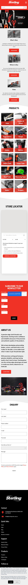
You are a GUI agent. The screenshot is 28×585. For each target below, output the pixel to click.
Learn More (6, 371)
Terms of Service (10, 466)
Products (3, 554)
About (2, 525)
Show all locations (10, 256)
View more (14, 50)
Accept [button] (10, 582)
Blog (2, 529)
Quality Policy (4, 542)
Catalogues (3, 559)
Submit (14, 470)
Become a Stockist (5, 534)
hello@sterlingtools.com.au (11, 516)
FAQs (2, 527)
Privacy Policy (4, 547)
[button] (15, 26)
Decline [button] (17, 582)
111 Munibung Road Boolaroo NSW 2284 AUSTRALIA (14, 512)
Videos (2, 532)
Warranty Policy (4, 544)
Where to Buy (4, 557)
